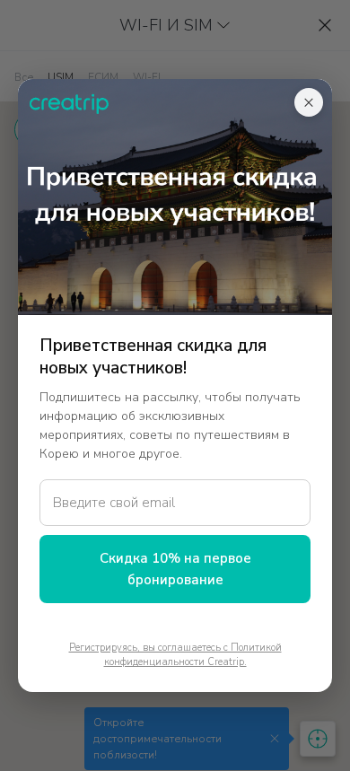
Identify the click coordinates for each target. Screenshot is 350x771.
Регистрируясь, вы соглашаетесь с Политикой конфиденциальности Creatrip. (175, 655)
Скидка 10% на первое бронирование (175, 569)
